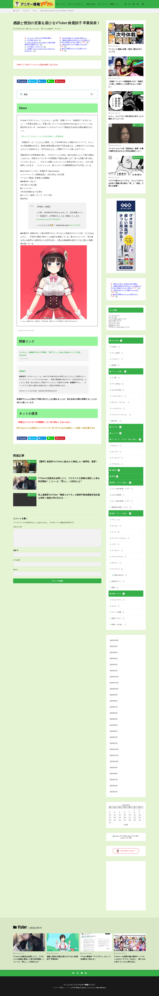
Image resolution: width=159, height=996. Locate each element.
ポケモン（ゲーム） (120, 402)
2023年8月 (114, 773)
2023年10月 (114, 761)
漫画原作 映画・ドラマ (121, 507)
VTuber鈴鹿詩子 (48, 29)
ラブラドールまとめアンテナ (119, 327)
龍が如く (116, 421)
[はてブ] (41, 81)
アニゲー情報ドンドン (86, 985)
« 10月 (125, 825)
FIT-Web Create (79, 988)
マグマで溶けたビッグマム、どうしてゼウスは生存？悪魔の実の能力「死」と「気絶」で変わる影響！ (125, 183)
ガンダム (116, 526)
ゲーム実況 (117, 353)
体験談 (115, 470)
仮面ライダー (118, 618)
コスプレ (116, 427)
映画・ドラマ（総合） (121, 482)
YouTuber (26, 11)
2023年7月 (114, 780)
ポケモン (116, 563)
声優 (115, 476)
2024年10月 (114, 689)
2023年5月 (114, 792)
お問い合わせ (91, 4)
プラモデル (117, 464)
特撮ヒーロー (118, 594)
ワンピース (117, 569)
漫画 (115, 587)
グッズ (115, 532)
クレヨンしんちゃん (120, 538)
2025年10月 (114, 640)
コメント (17, 527)
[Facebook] (22, 81)
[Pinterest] (60, 81)
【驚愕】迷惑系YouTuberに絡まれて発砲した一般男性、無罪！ (68, 461)
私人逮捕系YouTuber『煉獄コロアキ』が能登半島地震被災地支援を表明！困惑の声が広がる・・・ (69, 496)
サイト (15, 569)
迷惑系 (115, 365)
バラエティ (117, 359)
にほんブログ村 (126, 838)
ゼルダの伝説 (118, 390)
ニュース (116, 433)
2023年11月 (114, 755)
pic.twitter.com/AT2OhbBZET (48, 219)
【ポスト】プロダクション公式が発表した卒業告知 (41, 136)
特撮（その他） (119, 624)
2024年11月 (114, 683)
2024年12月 (114, 677)
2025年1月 (114, 671)
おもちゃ (116, 445)
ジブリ (115, 544)
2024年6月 (114, 713)
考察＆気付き (138, 26)
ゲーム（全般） (119, 371)
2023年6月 (114, 786)
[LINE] (50, 81)
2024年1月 (114, 743)
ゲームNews (118, 384)
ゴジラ (115, 606)
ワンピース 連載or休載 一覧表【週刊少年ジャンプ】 (125, 50)
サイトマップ (103, 4)
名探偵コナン (118, 581)
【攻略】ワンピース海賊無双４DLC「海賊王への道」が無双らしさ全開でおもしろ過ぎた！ (125, 84)
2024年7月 (114, 707)
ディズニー (117, 550)
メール (16, 560)
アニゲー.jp (112, 317)
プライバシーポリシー (75, 4)
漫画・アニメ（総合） (121, 513)
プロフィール (60, 4)
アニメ (115, 519)
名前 (15, 550)
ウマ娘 (115, 378)
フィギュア (117, 458)
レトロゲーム (118, 408)
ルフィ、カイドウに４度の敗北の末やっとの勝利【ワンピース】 (125, 117)
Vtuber (34, 11)
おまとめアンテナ (115, 321)
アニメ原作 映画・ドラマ (122, 489)
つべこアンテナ (114, 322)
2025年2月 (114, 664)
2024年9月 (114, 695)
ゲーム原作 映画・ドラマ (122, 501)
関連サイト (114, 4)
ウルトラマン (118, 600)
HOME (17, 11)
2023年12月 (114, 749)
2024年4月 (114, 725)
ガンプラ (116, 452)
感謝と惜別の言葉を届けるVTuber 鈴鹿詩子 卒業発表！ (57, 11)
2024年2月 (114, 737)
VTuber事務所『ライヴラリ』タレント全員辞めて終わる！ (95, 957)
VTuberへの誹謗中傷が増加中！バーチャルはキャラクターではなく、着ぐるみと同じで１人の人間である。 (129, 959)
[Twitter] (32, 81)
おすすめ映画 (118, 495)
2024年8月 (114, 701)
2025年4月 (114, 652)
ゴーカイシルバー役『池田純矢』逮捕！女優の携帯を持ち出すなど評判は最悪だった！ (125, 149)
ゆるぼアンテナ (114, 325)
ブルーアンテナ (114, 324)
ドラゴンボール (119, 557)
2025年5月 (114, 646)
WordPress (101, 988)
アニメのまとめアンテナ (117, 319)
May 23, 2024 (74, 225)
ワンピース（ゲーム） (136, 58)
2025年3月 (114, 658)
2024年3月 (114, 731)
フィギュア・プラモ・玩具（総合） (126, 439)
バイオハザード (119, 396)
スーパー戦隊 (138, 125)
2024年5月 (114, 719)
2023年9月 (114, 767)
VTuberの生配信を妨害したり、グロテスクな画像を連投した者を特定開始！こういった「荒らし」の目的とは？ (69, 480)
